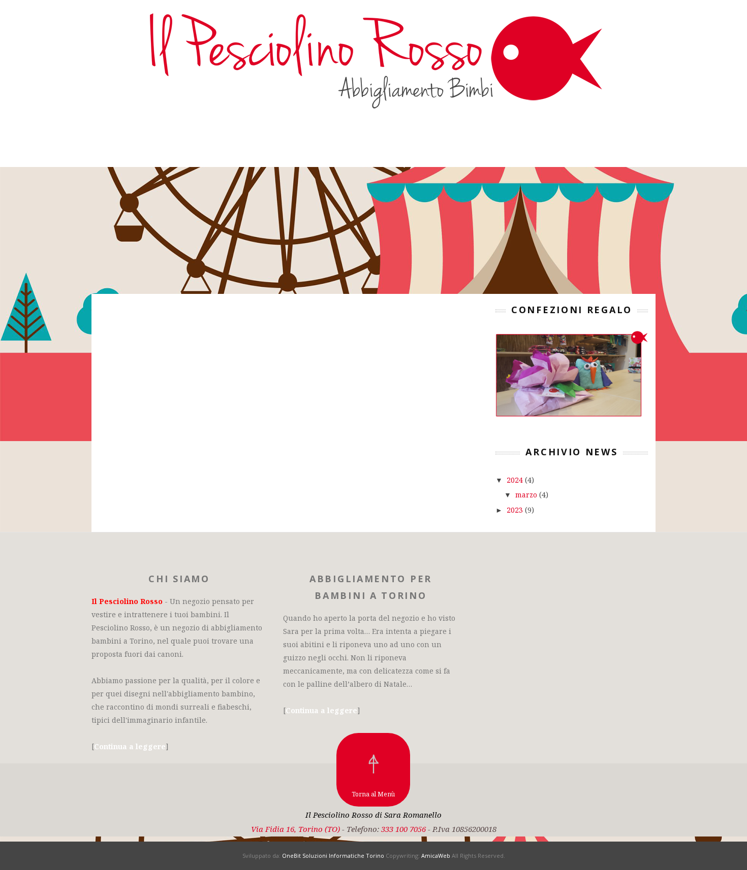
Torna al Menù (373, 794)
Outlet (397, 143)
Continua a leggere (130, 746)
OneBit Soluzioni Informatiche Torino (333, 855)
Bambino (273, 143)
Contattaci (466, 143)
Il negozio (200, 143)
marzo (527, 494)
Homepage (122, 143)
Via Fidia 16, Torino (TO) (295, 829)
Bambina (337, 143)
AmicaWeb (435, 855)
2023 (516, 510)
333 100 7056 (403, 829)
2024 (516, 480)
